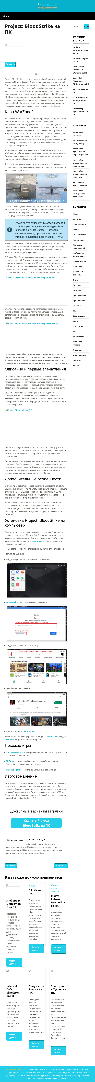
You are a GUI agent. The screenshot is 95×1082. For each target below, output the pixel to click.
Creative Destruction (15, 752)
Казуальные (78, 240)
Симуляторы (79, 316)
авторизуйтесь (13, 602)
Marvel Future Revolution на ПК (58, 900)
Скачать (10, 64)
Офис (75, 280)
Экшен (76, 365)
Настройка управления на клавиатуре (80, 163)
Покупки (77, 285)
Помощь (77, 290)
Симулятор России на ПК (36, 989)
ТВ (74, 331)
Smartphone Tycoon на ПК (58, 989)
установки (29, 731)
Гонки (76, 230)
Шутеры (77, 360)
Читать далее (11, 961)
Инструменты (79, 235)
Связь (76, 311)
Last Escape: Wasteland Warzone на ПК (80, 70)
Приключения (79, 295)
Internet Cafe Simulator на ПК (12, 991)
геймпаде (9, 740)
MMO (75, 214)
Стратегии (78, 326)
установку (37, 541)
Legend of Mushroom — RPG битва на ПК (81, 81)
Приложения (79, 300)
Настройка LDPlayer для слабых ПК (79, 194)
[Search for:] (78, 26)
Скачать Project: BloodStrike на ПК (36, 823)
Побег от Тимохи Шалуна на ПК (80, 50)
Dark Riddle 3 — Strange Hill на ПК (80, 100)
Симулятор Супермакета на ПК (80, 112)
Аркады (77, 219)
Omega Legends (14, 770)
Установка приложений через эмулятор (80, 152)
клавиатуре (52, 737)
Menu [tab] (5, 16)
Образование (79, 261)
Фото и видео (79, 355)
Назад (10, 865)
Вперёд (58, 865)
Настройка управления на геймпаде (80, 174)
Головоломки (79, 224)
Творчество (78, 337)
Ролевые (77, 306)
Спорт (76, 321)
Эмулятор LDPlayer (15, 1069)
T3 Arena (10, 761)
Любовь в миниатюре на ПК (13, 904)
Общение (77, 267)
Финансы (77, 350)
